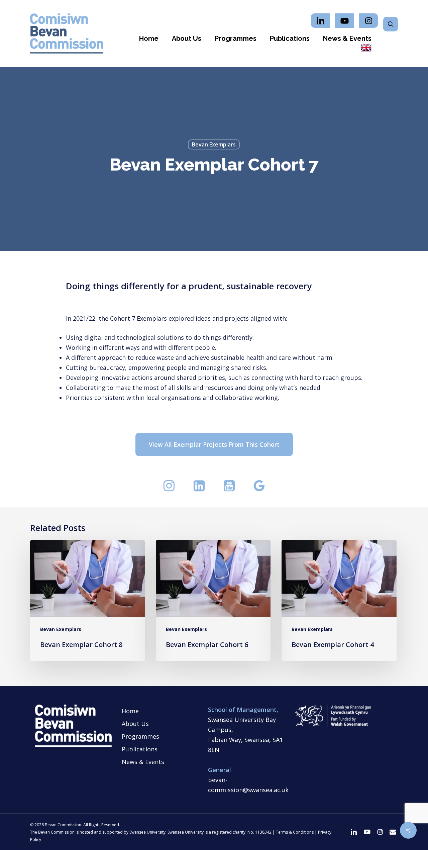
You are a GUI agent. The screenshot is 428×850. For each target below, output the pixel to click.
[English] (366, 48)
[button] (214, 444)
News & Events (143, 762)
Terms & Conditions (295, 832)
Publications (139, 749)
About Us (135, 724)
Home (130, 711)
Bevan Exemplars (214, 144)
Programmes (140, 736)
